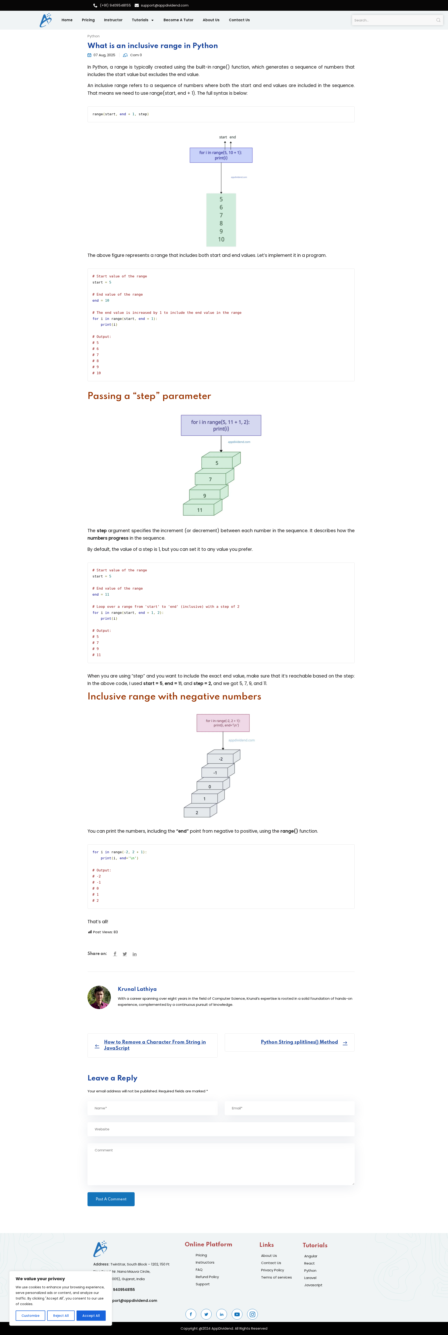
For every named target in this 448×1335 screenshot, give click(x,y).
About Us (211, 19)
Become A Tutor (178, 19)
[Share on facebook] (115, 954)
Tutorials (140, 19)
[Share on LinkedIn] (135, 954)
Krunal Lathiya (137, 989)
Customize (30, 1315)
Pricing (88, 19)
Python (94, 36)
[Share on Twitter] (125, 954)
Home (67, 19)
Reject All (61, 1315)
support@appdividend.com (131, 1300)
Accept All (91, 1315)
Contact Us (239, 19)
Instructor (113, 19)
